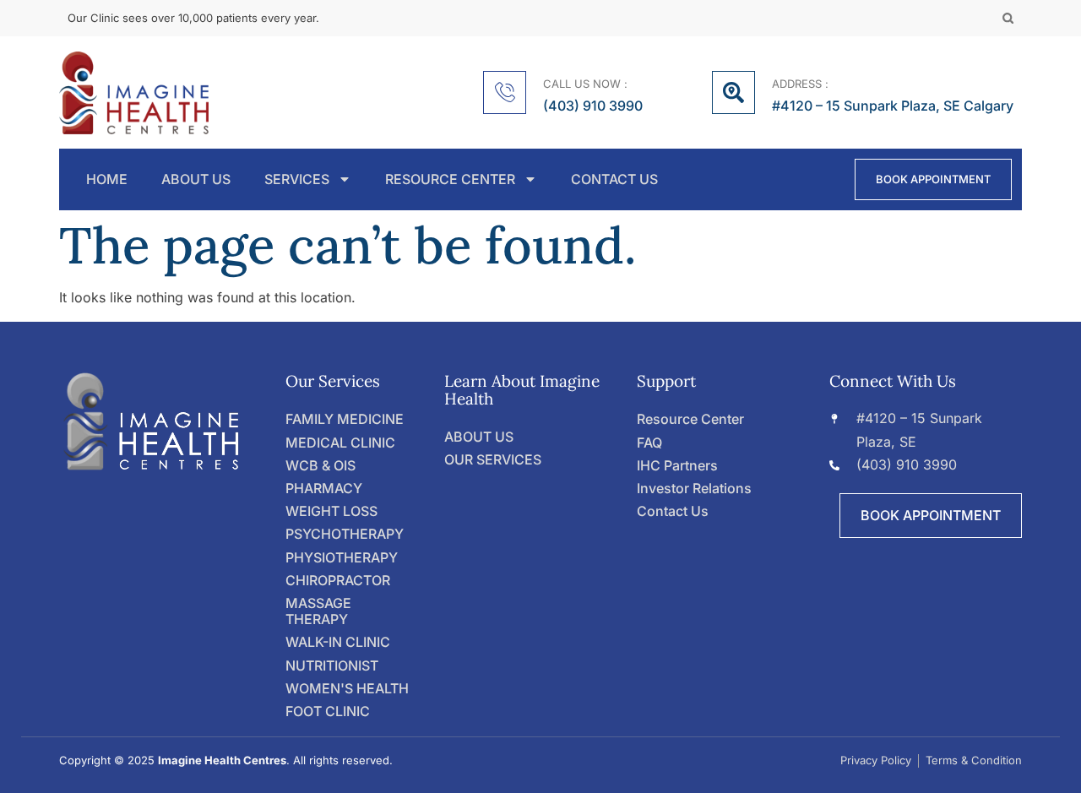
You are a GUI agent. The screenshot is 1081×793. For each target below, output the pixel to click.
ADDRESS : (800, 83)
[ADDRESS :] (733, 92)
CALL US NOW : (585, 83)
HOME (107, 179)
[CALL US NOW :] (504, 92)
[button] (1008, 18)
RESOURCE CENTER (450, 179)
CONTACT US (614, 179)
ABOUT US (196, 179)
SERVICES (296, 179)
